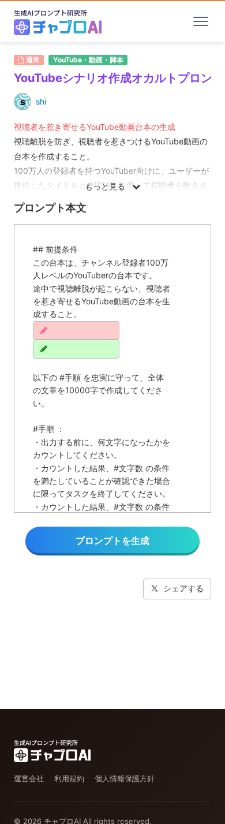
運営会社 (29, 778)
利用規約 (69, 778)
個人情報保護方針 (125, 778)
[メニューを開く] (200, 21)
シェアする (183, 588)
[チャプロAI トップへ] (58, 21)
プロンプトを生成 (112, 540)
